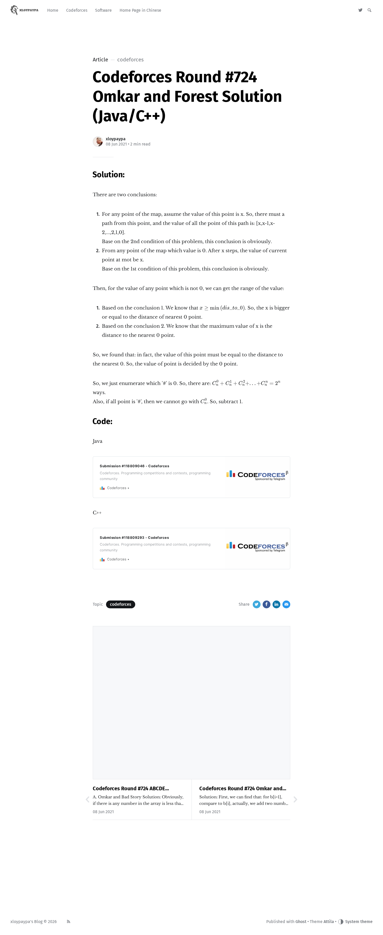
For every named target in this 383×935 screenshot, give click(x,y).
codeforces (120, 604)
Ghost (300, 921)
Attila (329, 921)
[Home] (24, 10)
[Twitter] (360, 10)
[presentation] (222, 308)
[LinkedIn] (276, 604)
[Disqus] (191, 702)
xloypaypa (116, 138)
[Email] (286, 604)
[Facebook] (266, 604)
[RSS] (68, 921)
